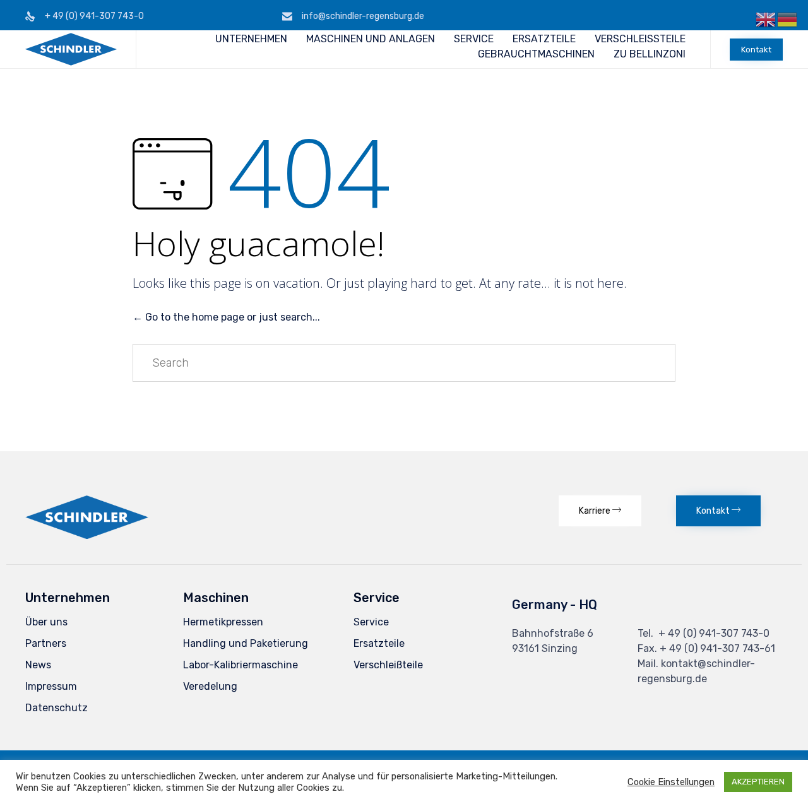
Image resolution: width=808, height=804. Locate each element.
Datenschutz (56, 708)
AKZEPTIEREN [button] (758, 781)
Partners (45, 643)
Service (371, 622)
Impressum (51, 686)
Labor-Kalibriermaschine (240, 665)
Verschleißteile (388, 665)
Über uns (46, 622)
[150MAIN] (86, 535)
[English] (766, 19)
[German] (788, 19)
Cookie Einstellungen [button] (671, 782)
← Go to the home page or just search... (226, 317)
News (38, 665)
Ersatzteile (379, 643)
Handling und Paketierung (245, 643)
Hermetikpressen (223, 622)
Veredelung (210, 686)
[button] (756, 49)
